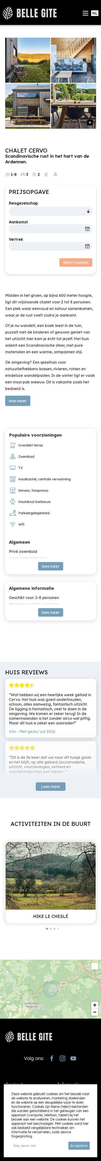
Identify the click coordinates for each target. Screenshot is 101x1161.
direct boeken (76, 262)
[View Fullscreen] (94, 966)
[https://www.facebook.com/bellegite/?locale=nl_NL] (51, 1058)
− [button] (94, 1012)
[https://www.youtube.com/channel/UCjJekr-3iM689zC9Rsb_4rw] (73, 1058)
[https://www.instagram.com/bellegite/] (62, 1058)
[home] (30, 13)
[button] (47, 929)
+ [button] (94, 1005)
